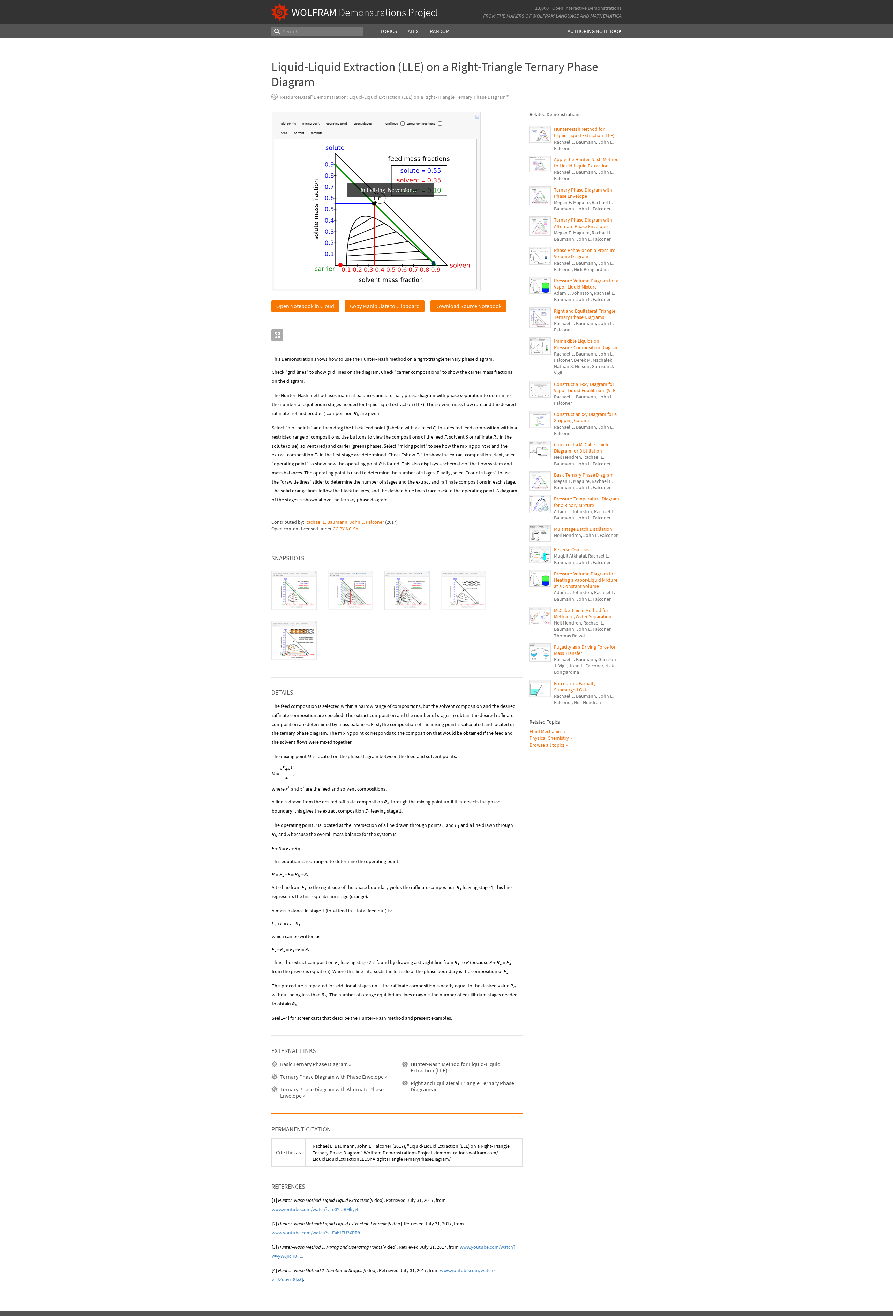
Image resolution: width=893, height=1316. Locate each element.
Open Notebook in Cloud (305, 305)
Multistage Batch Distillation (583, 529)
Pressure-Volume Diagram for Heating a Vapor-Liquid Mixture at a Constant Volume (585, 579)
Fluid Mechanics (546, 731)
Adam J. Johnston (573, 293)
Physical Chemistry (549, 738)
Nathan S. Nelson (572, 366)
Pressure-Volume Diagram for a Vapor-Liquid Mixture (586, 283)
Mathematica (606, 16)
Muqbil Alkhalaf (570, 556)
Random (440, 31)
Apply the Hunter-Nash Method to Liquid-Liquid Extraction (586, 162)
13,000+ (543, 8)
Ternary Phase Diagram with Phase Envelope (583, 193)
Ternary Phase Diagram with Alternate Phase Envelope (583, 223)
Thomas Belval (569, 636)
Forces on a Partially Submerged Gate (575, 686)
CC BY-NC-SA (345, 528)
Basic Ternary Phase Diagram (584, 475)
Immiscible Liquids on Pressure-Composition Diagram (586, 344)
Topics (388, 31)
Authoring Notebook (595, 31)
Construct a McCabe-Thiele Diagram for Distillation (581, 447)
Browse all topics (547, 745)
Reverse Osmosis (571, 549)
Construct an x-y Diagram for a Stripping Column (585, 417)
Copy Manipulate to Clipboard (385, 305)
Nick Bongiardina (591, 269)
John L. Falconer (367, 522)
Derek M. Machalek (593, 360)
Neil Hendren (567, 457)
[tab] (294, 590)
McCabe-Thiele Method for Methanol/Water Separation (582, 613)
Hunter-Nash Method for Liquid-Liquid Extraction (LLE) (584, 132)
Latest (413, 31)
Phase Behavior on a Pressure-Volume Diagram (585, 253)
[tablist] (397, 615)
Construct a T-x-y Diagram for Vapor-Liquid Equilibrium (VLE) (585, 387)
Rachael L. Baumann (326, 522)
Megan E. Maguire (572, 202)
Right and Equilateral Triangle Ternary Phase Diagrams (584, 314)
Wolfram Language (555, 16)
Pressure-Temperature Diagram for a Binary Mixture (586, 501)
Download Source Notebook (468, 305)
